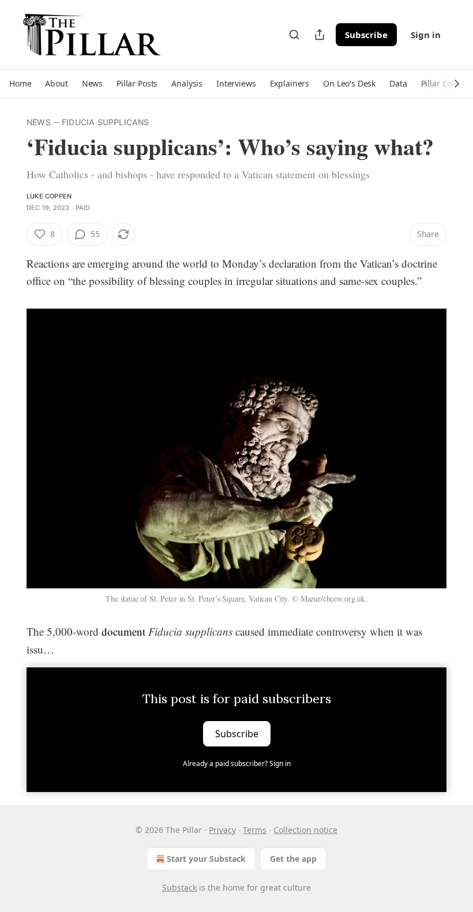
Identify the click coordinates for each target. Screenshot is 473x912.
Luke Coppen (49, 196)
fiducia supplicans (105, 122)
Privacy (222, 829)
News (39, 122)
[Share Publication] (319, 34)
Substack (179, 887)
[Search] (294, 34)
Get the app (293, 858)
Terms (254, 829)
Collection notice (305, 829)
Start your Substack (206, 858)
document (123, 631)
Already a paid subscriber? (237, 763)
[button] (20, 83)
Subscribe (366, 34)
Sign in (426, 34)
